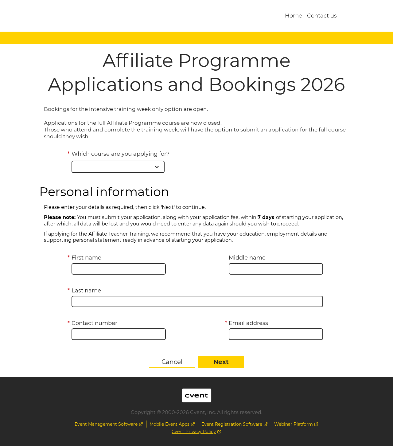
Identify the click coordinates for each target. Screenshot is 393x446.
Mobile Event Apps (169, 424)
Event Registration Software (231, 424)
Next (221, 362)
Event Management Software (106, 424)
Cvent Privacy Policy (194, 431)
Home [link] (293, 15)
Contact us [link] (322, 15)
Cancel (171, 362)
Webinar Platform (293, 424)
